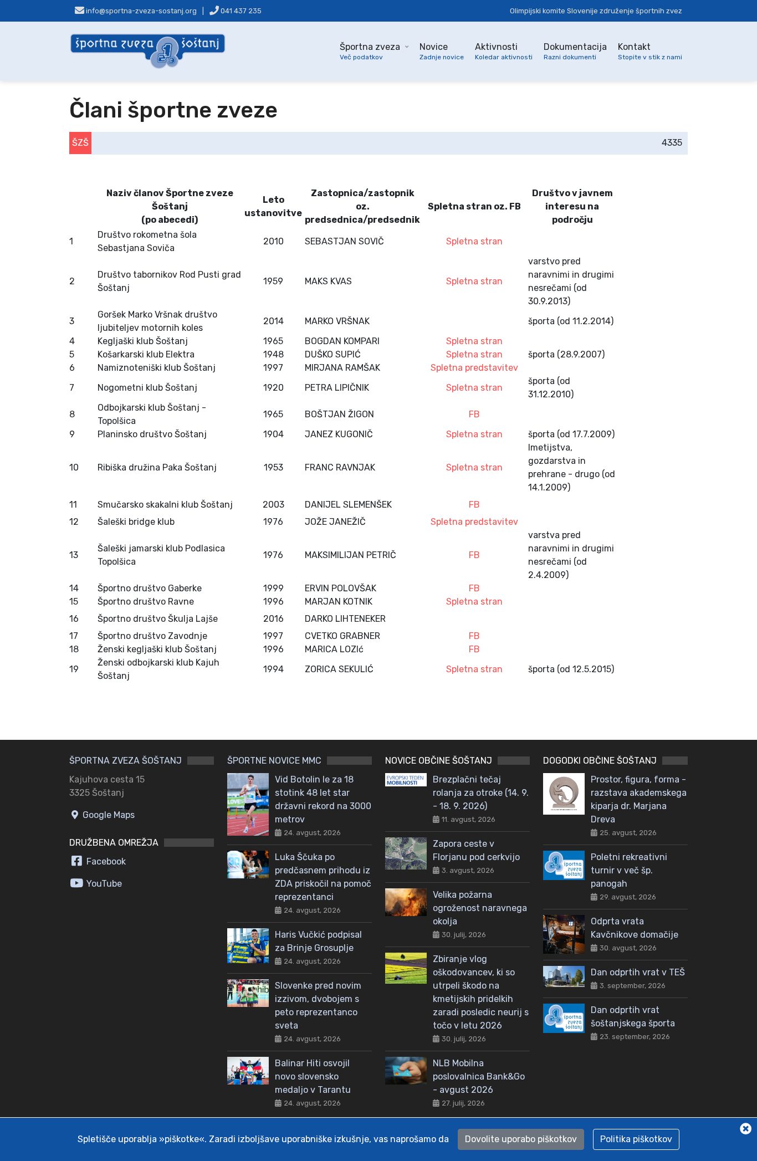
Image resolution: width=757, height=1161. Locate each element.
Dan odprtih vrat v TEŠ (638, 972)
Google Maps (107, 815)
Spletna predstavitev (474, 367)
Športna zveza (370, 51)
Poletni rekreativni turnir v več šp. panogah (629, 870)
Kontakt (650, 51)
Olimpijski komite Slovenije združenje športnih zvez (596, 11)
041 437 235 (240, 11)
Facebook (105, 861)
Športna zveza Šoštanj (125, 760)
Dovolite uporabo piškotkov (521, 1139)
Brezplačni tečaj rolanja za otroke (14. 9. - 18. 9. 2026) (481, 792)
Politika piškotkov (636, 1139)
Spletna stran (474, 241)
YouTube (103, 883)
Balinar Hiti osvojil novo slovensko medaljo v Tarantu (313, 1076)
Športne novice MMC (274, 760)
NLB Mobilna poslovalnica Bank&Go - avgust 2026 (479, 1076)
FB (474, 414)
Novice (442, 51)
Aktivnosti (504, 51)
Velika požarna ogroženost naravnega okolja (480, 908)
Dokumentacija (575, 51)
